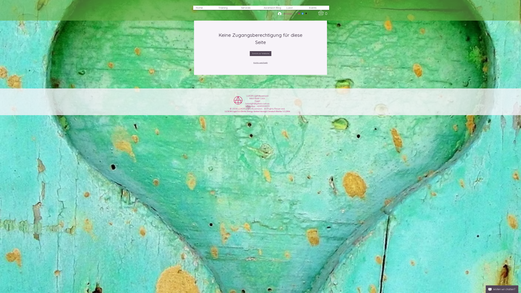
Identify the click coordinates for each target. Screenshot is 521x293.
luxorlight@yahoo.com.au (257, 103)
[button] (324, 12)
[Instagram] (299, 13)
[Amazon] (306, 13)
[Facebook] (302, 13)
